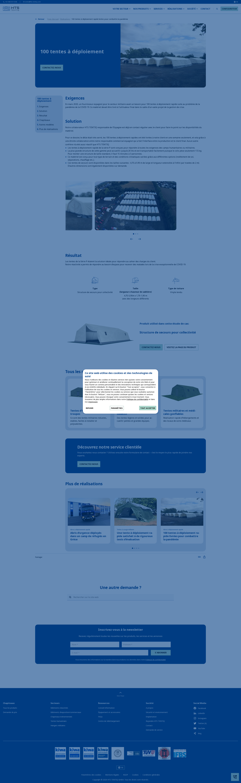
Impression (93, 401)
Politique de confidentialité (137, 399)
